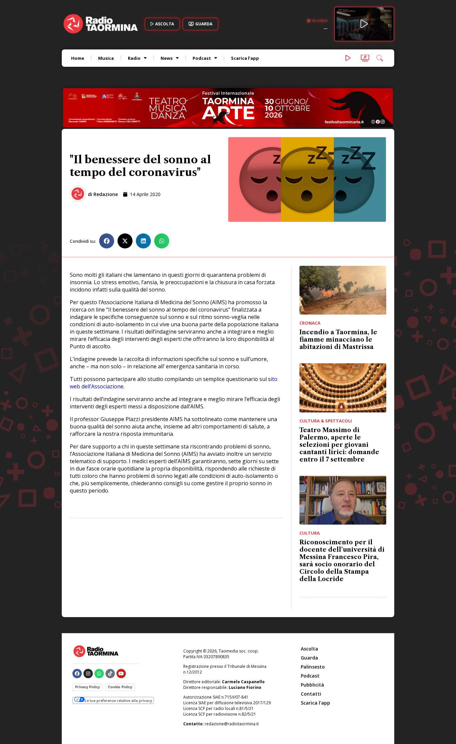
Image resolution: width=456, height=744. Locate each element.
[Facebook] (77, 673)
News (167, 58)
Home (77, 58)
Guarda (309, 658)
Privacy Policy (87, 687)
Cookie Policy (120, 687)
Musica (106, 58)
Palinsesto (313, 667)
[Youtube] (121, 673)
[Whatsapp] (99, 673)
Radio (134, 58)
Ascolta (309, 648)
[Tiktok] (110, 673)
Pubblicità (312, 685)
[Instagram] (88, 673)
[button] (106, 240)
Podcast (202, 58)
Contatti (311, 694)
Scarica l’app (245, 58)
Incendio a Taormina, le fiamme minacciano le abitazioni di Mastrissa (338, 340)
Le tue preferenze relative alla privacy (118, 700)
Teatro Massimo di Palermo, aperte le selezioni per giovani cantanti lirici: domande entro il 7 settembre (339, 444)
